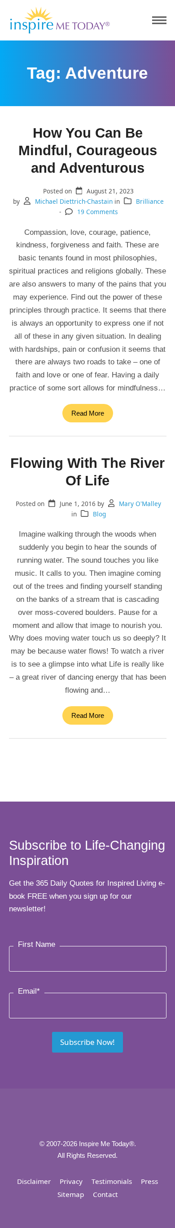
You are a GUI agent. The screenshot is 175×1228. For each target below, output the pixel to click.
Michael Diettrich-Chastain (74, 201)
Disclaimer (34, 1181)
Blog (99, 514)
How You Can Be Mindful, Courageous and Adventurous (87, 150)
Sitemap (70, 1194)
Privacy (71, 1181)
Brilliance (150, 201)
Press (149, 1181)
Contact (105, 1194)
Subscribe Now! (87, 1042)
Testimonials (112, 1181)
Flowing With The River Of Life (87, 471)
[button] (159, 20)
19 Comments (97, 211)
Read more (87, 413)
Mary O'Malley (140, 503)
